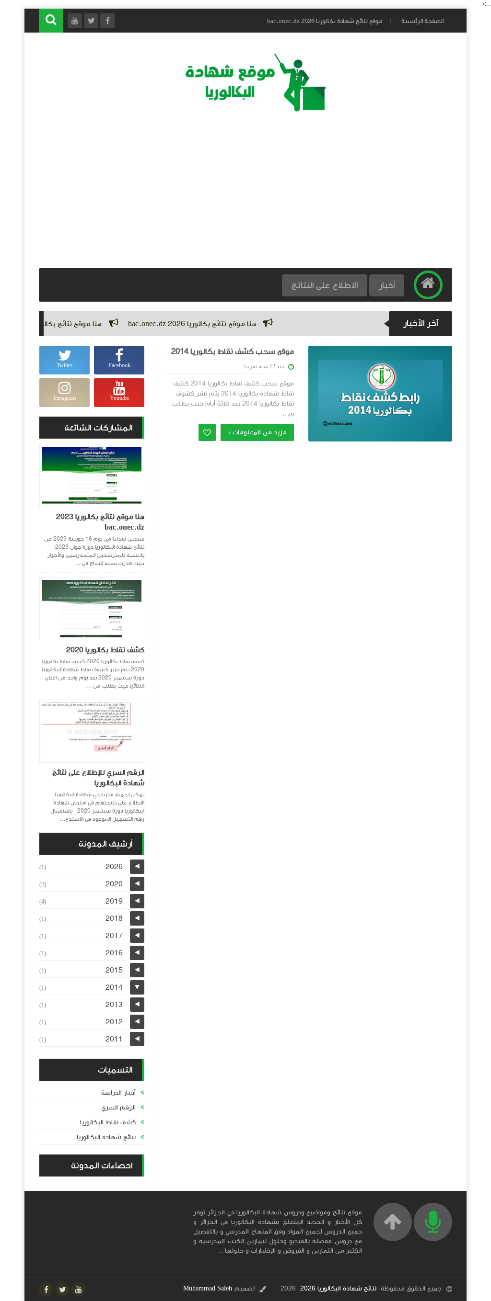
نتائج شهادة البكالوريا (106, 1137)
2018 (114, 918)
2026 (114, 866)
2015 (114, 970)
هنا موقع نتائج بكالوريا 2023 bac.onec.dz (100, 521)
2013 (114, 1004)
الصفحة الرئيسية (422, 21)
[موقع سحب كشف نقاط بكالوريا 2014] (380, 393)
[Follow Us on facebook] (46, 1289)
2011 (114, 1039)
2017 (114, 935)
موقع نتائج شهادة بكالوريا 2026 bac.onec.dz (324, 21)
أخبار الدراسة (118, 1092)
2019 (114, 901)
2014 (114, 987)
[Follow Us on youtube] (78, 1289)
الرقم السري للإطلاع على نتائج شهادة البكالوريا (98, 777)
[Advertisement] (245, 191)
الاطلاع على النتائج (325, 285)
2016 (114, 953)
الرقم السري (118, 1107)
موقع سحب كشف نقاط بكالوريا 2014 (232, 351)
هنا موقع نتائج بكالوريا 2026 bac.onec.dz (213, 323)
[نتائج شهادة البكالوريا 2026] (250, 110)
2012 (114, 1022)
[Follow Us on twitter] (62, 1289)
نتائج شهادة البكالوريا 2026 (338, 1288)
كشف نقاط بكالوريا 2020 (105, 650)
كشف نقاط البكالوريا (108, 1122)
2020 (114, 884)
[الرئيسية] (428, 285)
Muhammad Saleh (207, 1288)
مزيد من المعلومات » (257, 432)
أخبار (387, 285)
